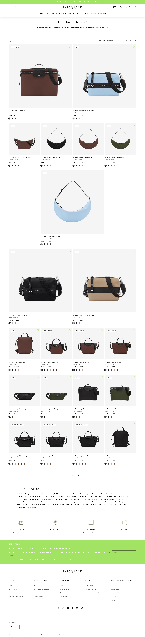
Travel (36, 593)
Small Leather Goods (41, 589)
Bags (35, 585)
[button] (11, 7)
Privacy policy (38, 634)
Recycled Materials (117, 593)
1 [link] (66, 475)
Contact (88, 596)
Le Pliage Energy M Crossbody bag (19, 157)
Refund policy (28, 634)
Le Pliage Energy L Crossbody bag (51, 157)
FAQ (10, 585)
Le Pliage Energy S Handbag (81, 362)
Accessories (38, 596)
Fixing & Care (89, 585)
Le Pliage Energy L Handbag (113, 362)
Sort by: (102, 41)
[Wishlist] (130, 7)
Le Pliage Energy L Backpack (17, 362)
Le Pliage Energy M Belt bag (17, 409)
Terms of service (48, 634)
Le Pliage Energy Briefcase (17, 110)
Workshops (115, 596)
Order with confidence (90, 533)
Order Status (13, 589)
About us (114, 585)
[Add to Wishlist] (69, 46)
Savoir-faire (115, 589)
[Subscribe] (133, 552)
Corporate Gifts (90, 589)
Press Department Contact (94, 593)
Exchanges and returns (124, 533)
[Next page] (78, 475)
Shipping (12, 593)
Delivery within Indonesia (20, 533)
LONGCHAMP (18, 634)
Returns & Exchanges (16, 596)
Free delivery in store (55, 533)
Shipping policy (59, 634)
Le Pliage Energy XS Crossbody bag (83, 110)
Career (113, 600)
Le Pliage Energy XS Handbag (50, 362)
